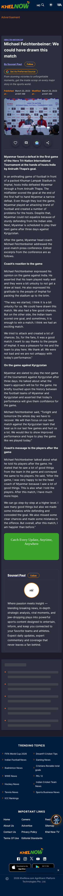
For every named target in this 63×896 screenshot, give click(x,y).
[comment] (26, 143)
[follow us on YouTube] (38, 859)
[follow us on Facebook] (18, 859)
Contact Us (10, 831)
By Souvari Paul (13, 64)
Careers (26, 819)
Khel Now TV (52, 831)
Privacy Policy (29, 831)
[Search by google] (42, 5)
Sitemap (49, 825)
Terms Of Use (11, 838)
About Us (9, 825)
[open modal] (56, 819)
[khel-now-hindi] (59, 5)
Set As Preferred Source (22, 71)
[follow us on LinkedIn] (45, 859)
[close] (58, 870)
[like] (15, 143)
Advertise (27, 825)
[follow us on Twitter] (31, 859)
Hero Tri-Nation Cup (13, 40)
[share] (48, 143)
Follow (30, 64)
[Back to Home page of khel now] (15, 5)
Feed (48, 819)
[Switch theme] (51, 5)
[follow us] (37, 143)
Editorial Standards (32, 838)
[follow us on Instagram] (25, 859)
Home (7, 819)
